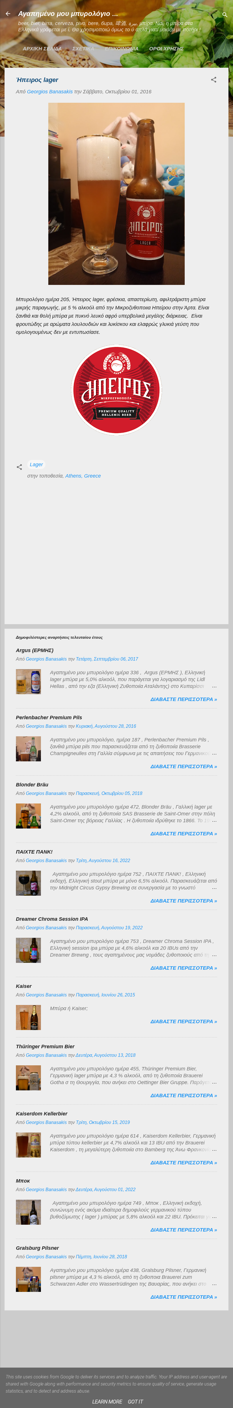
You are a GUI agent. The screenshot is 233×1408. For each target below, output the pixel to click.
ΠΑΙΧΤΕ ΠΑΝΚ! (34, 852)
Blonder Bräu (32, 785)
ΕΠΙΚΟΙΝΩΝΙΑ (122, 49)
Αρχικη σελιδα (42, 49)
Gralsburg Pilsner (37, 1248)
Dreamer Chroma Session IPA (52, 919)
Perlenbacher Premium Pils (49, 717)
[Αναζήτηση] (225, 15)
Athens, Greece (83, 476)
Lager (36, 464)
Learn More (107, 1402)
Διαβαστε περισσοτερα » (184, 699)
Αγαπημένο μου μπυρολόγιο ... (68, 13)
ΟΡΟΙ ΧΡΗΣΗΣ (166, 49)
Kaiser (24, 986)
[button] (213, 80)
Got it (135, 1402)
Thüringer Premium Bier (45, 1046)
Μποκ (23, 1181)
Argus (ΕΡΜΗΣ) (34, 650)
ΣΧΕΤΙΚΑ (83, 49)
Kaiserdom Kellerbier (41, 1114)
